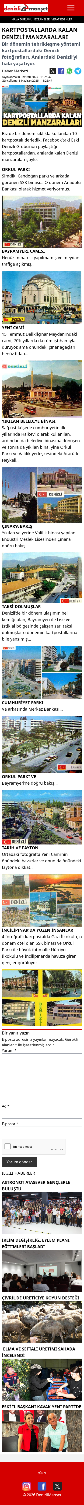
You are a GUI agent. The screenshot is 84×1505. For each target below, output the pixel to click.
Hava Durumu (22, 19)
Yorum (9, 1050)
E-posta (10, 1123)
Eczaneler (42, 19)
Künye (42, 1473)
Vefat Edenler (62, 19)
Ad (6, 1106)
